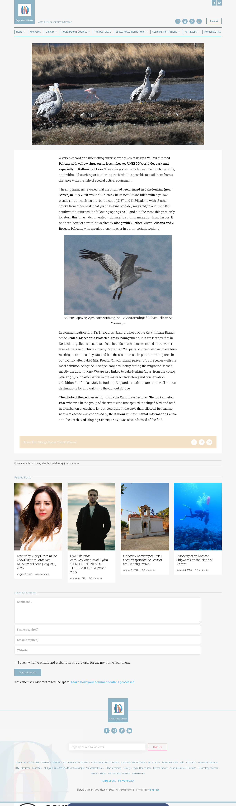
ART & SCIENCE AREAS (119, 773)
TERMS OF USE (109, 780)
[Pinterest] (201, 442)
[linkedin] (199, 21)
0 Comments (72, 463)
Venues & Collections (208, 762)
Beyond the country (142, 768)
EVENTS (45, 762)
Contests (25, 768)
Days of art (21, 762)
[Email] (209, 442)
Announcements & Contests (183, 768)
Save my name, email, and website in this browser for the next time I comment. (74, 662)
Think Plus (154, 790)
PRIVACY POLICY (126, 780)
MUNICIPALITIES (170, 762)
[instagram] (185, 21)
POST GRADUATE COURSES (75, 762)
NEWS (94, 773)
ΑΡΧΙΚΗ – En (138, 773)
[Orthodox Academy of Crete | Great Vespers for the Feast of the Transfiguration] (145, 485)
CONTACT (191, 762)
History (127, 768)
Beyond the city (55, 463)
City (17, 768)
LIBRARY (56, 762)
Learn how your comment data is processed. (103, 682)
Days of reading (113, 768)
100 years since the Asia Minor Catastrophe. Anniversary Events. (74, 768)
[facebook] (178, 21)
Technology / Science (208, 768)
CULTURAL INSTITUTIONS (133, 762)
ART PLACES (154, 762)
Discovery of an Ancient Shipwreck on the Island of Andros (194, 560)
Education (37, 768)
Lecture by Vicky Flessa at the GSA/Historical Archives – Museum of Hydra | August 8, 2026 (37, 562)
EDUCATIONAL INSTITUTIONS (105, 762)
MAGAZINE (34, 762)
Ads (182, 762)
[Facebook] (194, 442)
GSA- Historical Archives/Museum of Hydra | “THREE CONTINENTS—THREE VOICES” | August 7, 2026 (89, 564)
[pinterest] (192, 21)
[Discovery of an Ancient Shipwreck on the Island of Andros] (198, 485)
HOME (103, 773)
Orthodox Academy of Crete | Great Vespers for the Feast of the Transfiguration (142, 560)
